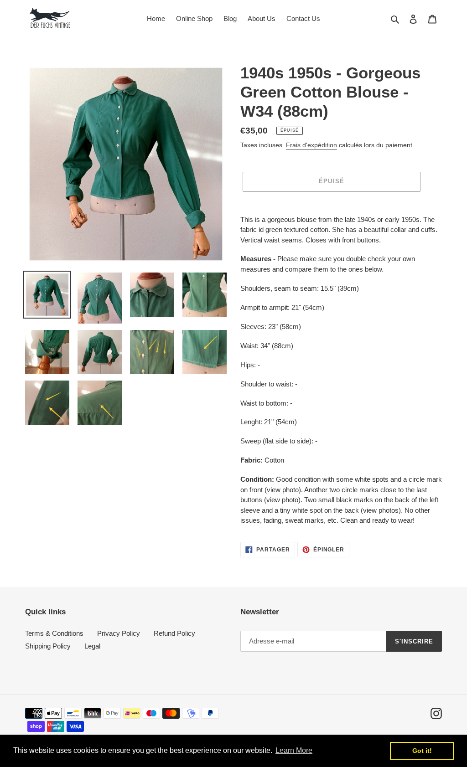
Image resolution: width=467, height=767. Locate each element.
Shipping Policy (48, 646)
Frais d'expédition (311, 145)
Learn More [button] (293, 750)
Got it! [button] (422, 750)
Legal (92, 646)
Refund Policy (174, 633)
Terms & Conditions (54, 633)
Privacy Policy (118, 633)
